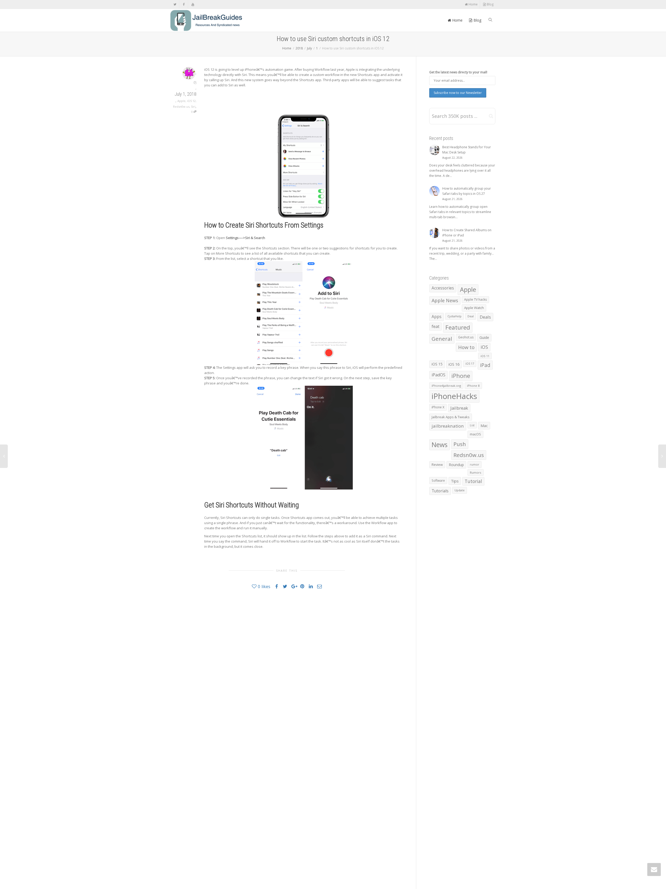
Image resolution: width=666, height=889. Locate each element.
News (439, 444)
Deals (485, 317)
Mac (484, 425)
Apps (436, 316)
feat (435, 326)
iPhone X (438, 407)
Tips (455, 481)
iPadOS (438, 375)
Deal (471, 316)
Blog (490, 4)
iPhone (460, 375)
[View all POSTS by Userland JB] (188, 73)
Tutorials (440, 491)
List (472, 425)
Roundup (456, 464)
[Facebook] (184, 4)
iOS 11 (485, 356)
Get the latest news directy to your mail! (458, 72)
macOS (475, 434)
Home (473, 4)
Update (459, 490)
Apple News (445, 300)
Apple (181, 101)
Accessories (443, 288)
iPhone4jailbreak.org (446, 386)
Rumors (475, 472)
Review (437, 464)
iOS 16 (454, 364)
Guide (484, 337)
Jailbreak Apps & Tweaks (451, 417)
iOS (484, 347)
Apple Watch (474, 307)
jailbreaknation (448, 426)
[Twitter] (175, 4)
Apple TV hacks (475, 299)
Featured (457, 327)
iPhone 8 (473, 386)
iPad (485, 365)
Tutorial (473, 481)
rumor (474, 464)
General (442, 338)
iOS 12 (191, 101)
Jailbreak (459, 408)
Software (438, 480)
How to (466, 347)
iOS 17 (469, 363)
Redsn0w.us (181, 106)
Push (459, 444)
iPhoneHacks (454, 396)
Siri (193, 106)
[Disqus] (286, 667)
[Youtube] (192, 4)
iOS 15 (437, 364)
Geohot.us (465, 337)
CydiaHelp (454, 316)
